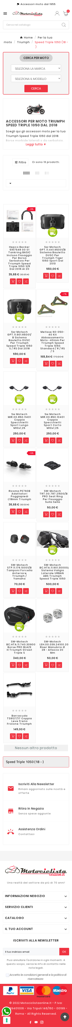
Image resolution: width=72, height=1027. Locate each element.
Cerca (36, 88)
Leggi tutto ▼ (36, 144)
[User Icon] (57, 13)
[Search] (64, 25)
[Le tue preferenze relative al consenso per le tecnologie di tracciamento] (6, 1020)
